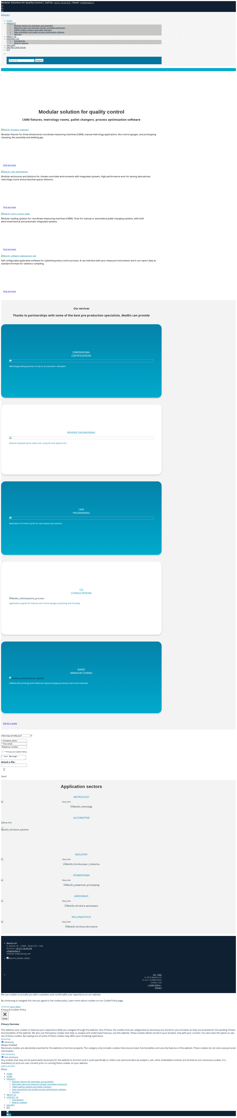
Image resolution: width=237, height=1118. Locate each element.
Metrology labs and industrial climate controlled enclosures (39, 1084)
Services (18, 34)
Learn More (15, 1006)
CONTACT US (12, 1097)
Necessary (9, 1042)
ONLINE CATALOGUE (16, 47)
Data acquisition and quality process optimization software (39, 32)
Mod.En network (21, 43)
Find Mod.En (18, 1100)
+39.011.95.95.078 (62, 2)
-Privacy (158, 987)
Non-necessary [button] (8, 1054)
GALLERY (11, 1105)
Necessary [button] (6, 1039)
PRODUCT (11, 23)
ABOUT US (11, 1094)
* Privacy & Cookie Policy (15, 751)
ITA (154, 974)
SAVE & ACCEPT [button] (8, 1066)
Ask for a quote (10, 723)
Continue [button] (5, 1006)
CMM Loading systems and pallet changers (32, 1087)
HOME (9, 1074)
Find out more (9, 165)
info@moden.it (87, 2)
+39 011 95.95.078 (23, 948)
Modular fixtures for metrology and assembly (32, 1081)
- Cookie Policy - (154, 985)
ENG (159, 974)
